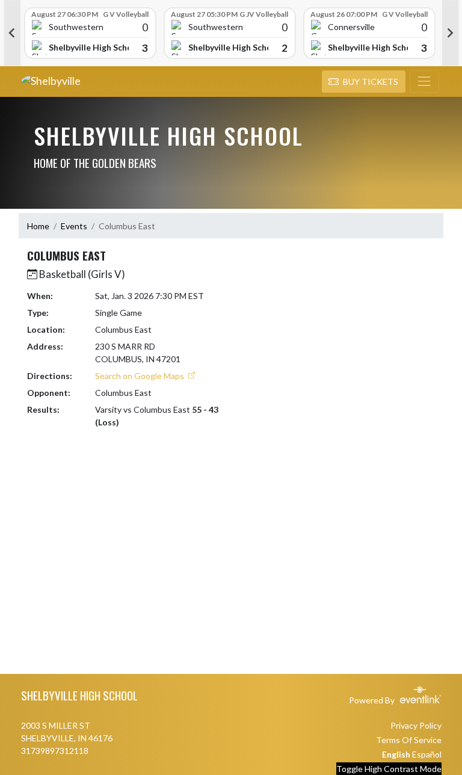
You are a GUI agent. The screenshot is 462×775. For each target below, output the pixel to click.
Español (427, 754)
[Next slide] (450, 33)
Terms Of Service (409, 740)
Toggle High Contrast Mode (389, 769)
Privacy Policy (416, 725)
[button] (363, 81)
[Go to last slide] (12, 33)
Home (38, 226)
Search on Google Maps (140, 376)
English (396, 754)
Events (74, 226)
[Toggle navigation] (424, 81)
